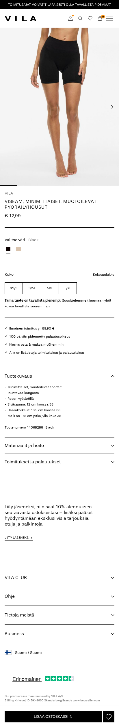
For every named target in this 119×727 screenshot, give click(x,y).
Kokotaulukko (103, 275)
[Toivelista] (90, 18)
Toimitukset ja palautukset (33, 462)
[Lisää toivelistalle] (108, 716)
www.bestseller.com (86, 700)
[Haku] (80, 18)
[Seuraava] (112, 107)
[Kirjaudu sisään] (70, 18)
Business (14, 633)
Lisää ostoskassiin (53, 716)
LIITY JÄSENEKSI (17, 538)
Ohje (10, 596)
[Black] (8, 249)
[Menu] (109, 18)
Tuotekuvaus (18, 376)
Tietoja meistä (19, 615)
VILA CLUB (16, 577)
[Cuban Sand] (18, 249)
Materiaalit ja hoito (24, 445)
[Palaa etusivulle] (20, 18)
